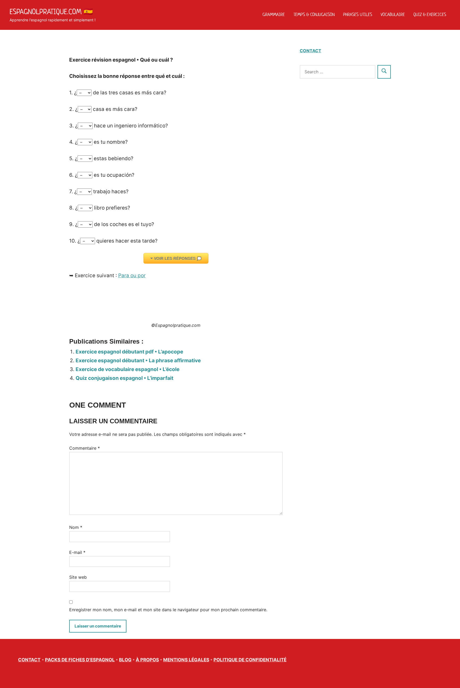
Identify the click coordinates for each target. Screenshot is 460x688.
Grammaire (273, 14)
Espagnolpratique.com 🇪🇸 (51, 11)
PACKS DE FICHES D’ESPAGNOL (80, 659)
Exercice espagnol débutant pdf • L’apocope (129, 352)
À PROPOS (147, 659)
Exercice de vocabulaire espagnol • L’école (127, 369)
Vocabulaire (393, 14)
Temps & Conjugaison (314, 14)
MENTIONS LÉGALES (186, 659)
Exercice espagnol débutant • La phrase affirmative (138, 360)
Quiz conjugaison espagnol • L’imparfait (124, 378)
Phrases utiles (357, 14)
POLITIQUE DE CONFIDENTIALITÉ (249, 659)
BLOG (125, 659)
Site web (78, 577)
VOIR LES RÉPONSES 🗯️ (178, 258)
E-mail (77, 552)
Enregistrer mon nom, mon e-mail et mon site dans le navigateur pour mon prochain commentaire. (168, 609)
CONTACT (310, 50)
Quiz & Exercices (429, 14)
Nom (75, 527)
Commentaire (84, 448)
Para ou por (132, 275)
